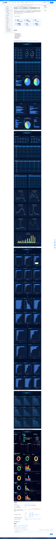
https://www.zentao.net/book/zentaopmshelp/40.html (22, 525)
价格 (15, 2)
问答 (29, 2)
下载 (48, 2)
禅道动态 (7, 8)
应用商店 (26, 2)
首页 (17, 6)
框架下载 (7, 20)
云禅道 (18, 2)
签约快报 (7, 15)
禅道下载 (7, 10)
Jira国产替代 (22, 2)
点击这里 (18, 521)
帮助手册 (45, 10)
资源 (32, 2)
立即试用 (51, 2)
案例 (12, 2)
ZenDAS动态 (7, 13)
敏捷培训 (7, 27)
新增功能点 (45, 7)
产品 (9, 2)
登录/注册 (44, 2)
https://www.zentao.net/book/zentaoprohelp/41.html (22, 526)
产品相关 (19, 6)
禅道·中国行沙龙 (8, 29)
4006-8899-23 (8, 0)
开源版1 (24, 10)
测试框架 (7, 22)
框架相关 (7, 17)
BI (44, 9)
